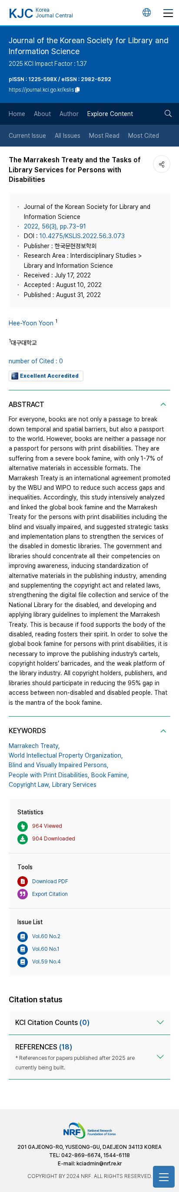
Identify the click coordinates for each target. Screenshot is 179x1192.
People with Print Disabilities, (49, 775)
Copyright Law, (29, 784)
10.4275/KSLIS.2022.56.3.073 (82, 235)
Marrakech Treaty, (34, 745)
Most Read (104, 135)
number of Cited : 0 (36, 361)
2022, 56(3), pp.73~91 (55, 226)
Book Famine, (110, 775)
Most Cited (143, 135)
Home (17, 113)
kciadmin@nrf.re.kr (99, 1164)
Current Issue (27, 135)
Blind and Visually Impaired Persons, (59, 765)
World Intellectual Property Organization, (66, 755)
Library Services (74, 784)
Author (69, 113)
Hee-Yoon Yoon (31, 323)
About (42, 113)
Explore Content (110, 113)
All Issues (67, 135)
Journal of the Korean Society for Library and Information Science (89, 46)
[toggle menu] (168, 13)
